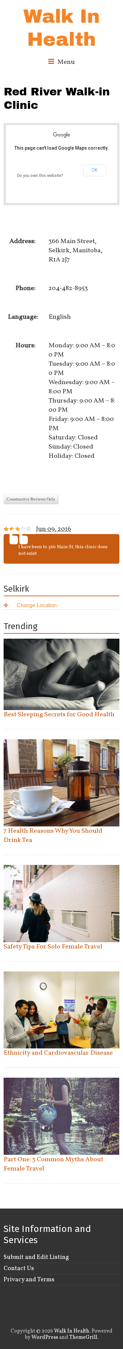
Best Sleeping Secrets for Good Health (59, 714)
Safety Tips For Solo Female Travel (53, 946)
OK (95, 170)
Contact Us (19, 1268)
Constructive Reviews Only (31, 499)
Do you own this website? (40, 175)
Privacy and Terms (29, 1279)
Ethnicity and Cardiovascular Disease (58, 1053)
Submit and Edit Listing (36, 1257)
